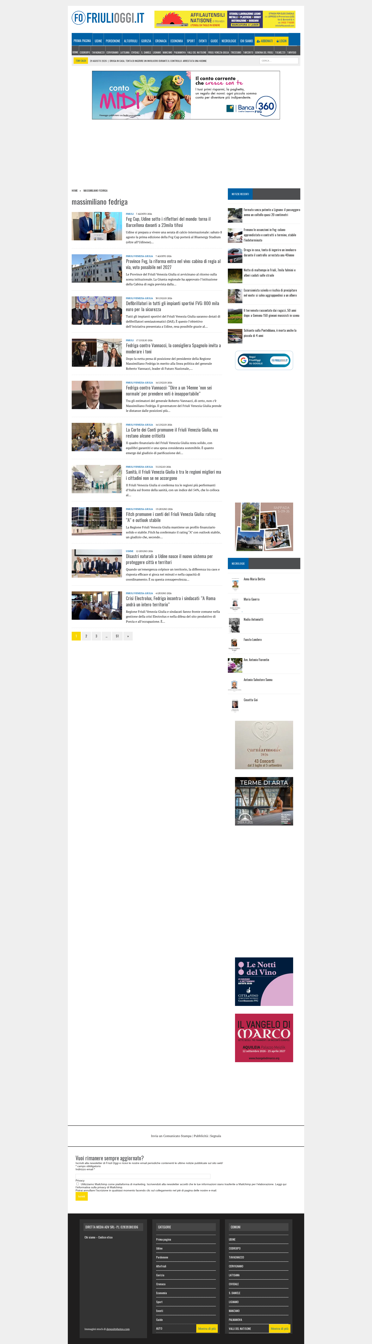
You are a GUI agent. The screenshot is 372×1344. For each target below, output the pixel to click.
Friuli (129, 213)
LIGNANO (157, 52)
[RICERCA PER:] (279, 60)
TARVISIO (291, 52)
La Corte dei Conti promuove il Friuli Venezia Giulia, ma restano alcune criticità (172, 432)
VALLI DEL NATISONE (196, 52)
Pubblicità (201, 1136)
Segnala (215, 1136)
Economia (176, 41)
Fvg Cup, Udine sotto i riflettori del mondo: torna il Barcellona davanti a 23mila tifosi (168, 221)
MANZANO (167, 52)
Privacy (80, 1180)
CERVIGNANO (112, 52)
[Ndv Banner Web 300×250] (264, 1003)
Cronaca (161, 41)
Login (283, 41)
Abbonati (266, 41)
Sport (191, 41)
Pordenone (113, 41)
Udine (98, 41)
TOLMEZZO (280, 52)
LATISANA (124, 52)
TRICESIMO (236, 52)
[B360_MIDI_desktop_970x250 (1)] (186, 117)
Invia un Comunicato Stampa (171, 1136)
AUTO (159, 1328)
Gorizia (146, 41)
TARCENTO (248, 52)
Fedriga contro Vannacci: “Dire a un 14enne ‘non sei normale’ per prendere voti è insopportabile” (169, 390)
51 (117, 636)
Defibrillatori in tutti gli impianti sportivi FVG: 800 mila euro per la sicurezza (172, 305)
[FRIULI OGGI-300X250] (264, 1059)
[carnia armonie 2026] (264, 766)
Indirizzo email (85, 1169)
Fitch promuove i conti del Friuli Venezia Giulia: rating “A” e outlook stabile (171, 516)
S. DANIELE (146, 52)
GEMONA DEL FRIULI (264, 52)
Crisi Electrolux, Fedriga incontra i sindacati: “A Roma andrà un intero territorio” (170, 601)
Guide (214, 41)
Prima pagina (82, 40)
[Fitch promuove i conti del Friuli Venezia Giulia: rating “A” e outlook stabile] (97, 533)
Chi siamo (246, 41)
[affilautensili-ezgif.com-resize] (224, 25)
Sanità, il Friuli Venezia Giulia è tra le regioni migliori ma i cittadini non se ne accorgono (173, 474)
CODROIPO (85, 52)
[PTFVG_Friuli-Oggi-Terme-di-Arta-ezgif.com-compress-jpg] (264, 823)
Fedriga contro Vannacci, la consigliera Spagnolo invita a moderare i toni (173, 348)
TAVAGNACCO (98, 52)
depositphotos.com (118, 1329)
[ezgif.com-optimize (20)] (264, 548)
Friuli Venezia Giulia (218, 52)
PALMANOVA (180, 52)
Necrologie (229, 41)
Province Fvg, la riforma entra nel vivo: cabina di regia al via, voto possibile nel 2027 (173, 263)
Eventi (203, 41)
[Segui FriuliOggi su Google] (264, 360)
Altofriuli (130, 41)
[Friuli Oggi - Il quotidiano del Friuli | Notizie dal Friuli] (108, 18)
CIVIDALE (135, 52)
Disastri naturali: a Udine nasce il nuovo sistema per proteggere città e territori (169, 558)
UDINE (75, 52)
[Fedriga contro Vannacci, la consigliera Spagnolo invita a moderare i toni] (97, 364)
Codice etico (105, 1237)
